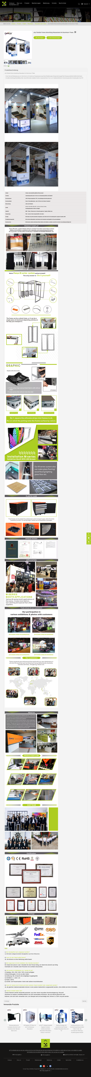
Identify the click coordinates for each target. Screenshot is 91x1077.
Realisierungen (38, 1060)
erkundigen (40, 37)
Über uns (19, 1060)
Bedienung (49, 1060)
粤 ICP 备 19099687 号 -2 (45, 1070)
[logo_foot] (45, 1045)
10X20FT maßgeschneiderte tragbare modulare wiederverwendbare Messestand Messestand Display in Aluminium (13, 1029)
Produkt (28, 1060)
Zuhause (10, 1060)
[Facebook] (50, 1066)
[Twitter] (47, 1066)
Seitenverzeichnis (64, 1068)
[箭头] (45, 1040)
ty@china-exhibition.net (70, 1054)
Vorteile (59, 1060)
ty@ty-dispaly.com (80, 1054)
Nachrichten (68, 1060)
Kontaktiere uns (14, 4)
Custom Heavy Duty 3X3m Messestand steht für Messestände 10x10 (61, 1027)
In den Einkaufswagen (54, 37)
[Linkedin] (41, 1066)
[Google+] (44, 1066)
